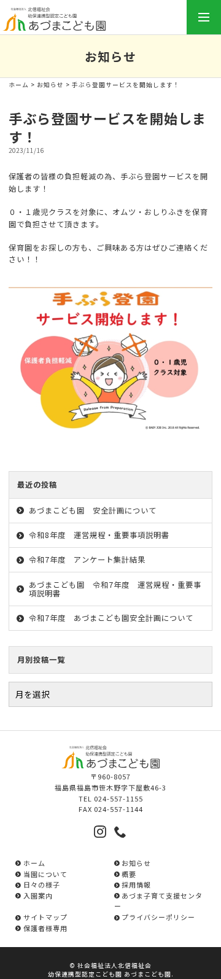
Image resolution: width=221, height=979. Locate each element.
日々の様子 (41, 884)
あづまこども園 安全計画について (93, 510)
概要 (129, 874)
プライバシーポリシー (158, 917)
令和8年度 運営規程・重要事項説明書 (99, 534)
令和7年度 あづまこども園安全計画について (111, 617)
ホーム (19, 84)
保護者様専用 (45, 928)
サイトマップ (45, 917)
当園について (45, 874)
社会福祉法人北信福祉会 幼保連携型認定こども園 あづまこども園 (109, 969)
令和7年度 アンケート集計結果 (87, 559)
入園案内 (37, 895)
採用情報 (136, 884)
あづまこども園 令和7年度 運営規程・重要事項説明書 (115, 589)
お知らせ (50, 84)
